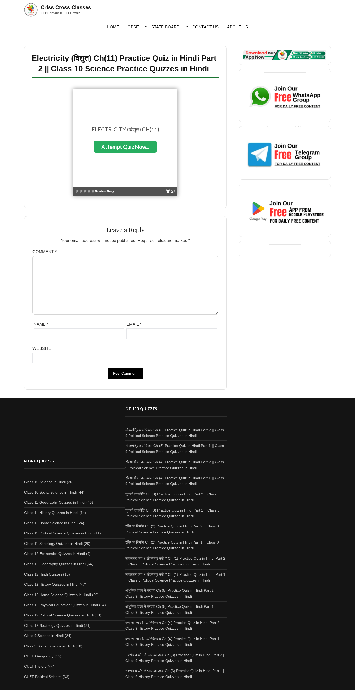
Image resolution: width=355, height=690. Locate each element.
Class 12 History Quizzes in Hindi (51, 584)
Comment (44, 252)
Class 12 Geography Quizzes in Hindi (55, 564)
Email (133, 324)
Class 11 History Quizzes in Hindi (51, 512)
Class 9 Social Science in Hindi (49, 646)
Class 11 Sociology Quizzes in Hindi (53, 543)
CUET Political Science (43, 677)
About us (237, 27)
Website (41, 348)
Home (113, 27)
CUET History (35, 666)
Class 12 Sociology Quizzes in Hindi (53, 625)
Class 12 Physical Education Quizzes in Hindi (61, 605)
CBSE (133, 27)
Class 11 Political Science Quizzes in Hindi (58, 533)
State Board (165, 27)
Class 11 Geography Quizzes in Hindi (54, 502)
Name (41, 324)
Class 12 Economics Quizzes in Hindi (54, 554)
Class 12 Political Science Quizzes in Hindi (59, 615)
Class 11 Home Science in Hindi (50, 523)
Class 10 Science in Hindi (45, 482)
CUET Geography (39, 656)
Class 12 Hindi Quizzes (43, 574)
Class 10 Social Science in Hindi (50, 492)
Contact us (205, 27)
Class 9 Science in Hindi (44, 636)
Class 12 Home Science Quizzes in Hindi (57, 595)
